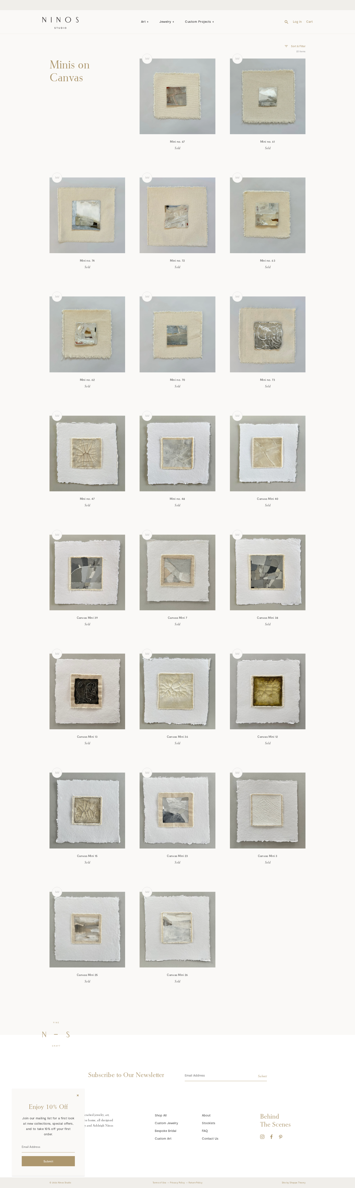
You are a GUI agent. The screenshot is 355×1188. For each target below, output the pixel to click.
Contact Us (210, 1138)
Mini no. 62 (87, 379)
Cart (309, 21)
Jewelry (165, 21)
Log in (297, 21)
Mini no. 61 (267, 141)
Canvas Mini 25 (87, 974)
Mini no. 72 (177, 260)
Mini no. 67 (177, 141)
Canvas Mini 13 (87, 736)
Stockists (208, 1123)
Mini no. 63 (267, 260)
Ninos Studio (64, 1182)
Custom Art (163, 1138)
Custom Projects (198, 21)
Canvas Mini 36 (177, 736)
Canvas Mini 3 (267, 855)
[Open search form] (286, 21)
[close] (78, 1095)
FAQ (205, 1131)
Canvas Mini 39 (87, 617)
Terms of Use (159, 1182)
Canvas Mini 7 (177, 617)
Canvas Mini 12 (267, 736)
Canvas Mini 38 (267, 617)
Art (143, 21)
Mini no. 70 (177, 379)
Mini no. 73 (267, 379)
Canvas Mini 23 (177, 855)
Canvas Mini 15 (87, 855)
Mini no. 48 (177, 498)
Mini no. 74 (87, 260)
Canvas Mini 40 (267, 498)
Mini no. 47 (87, 498)
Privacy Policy (177, 1182)
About (206, 1115)
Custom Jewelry (166, 1123)
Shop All (161, 1115)
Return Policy (195, 1182)
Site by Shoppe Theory (293, 1182)
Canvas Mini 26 (177, 974)
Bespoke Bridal (165, 1131)
